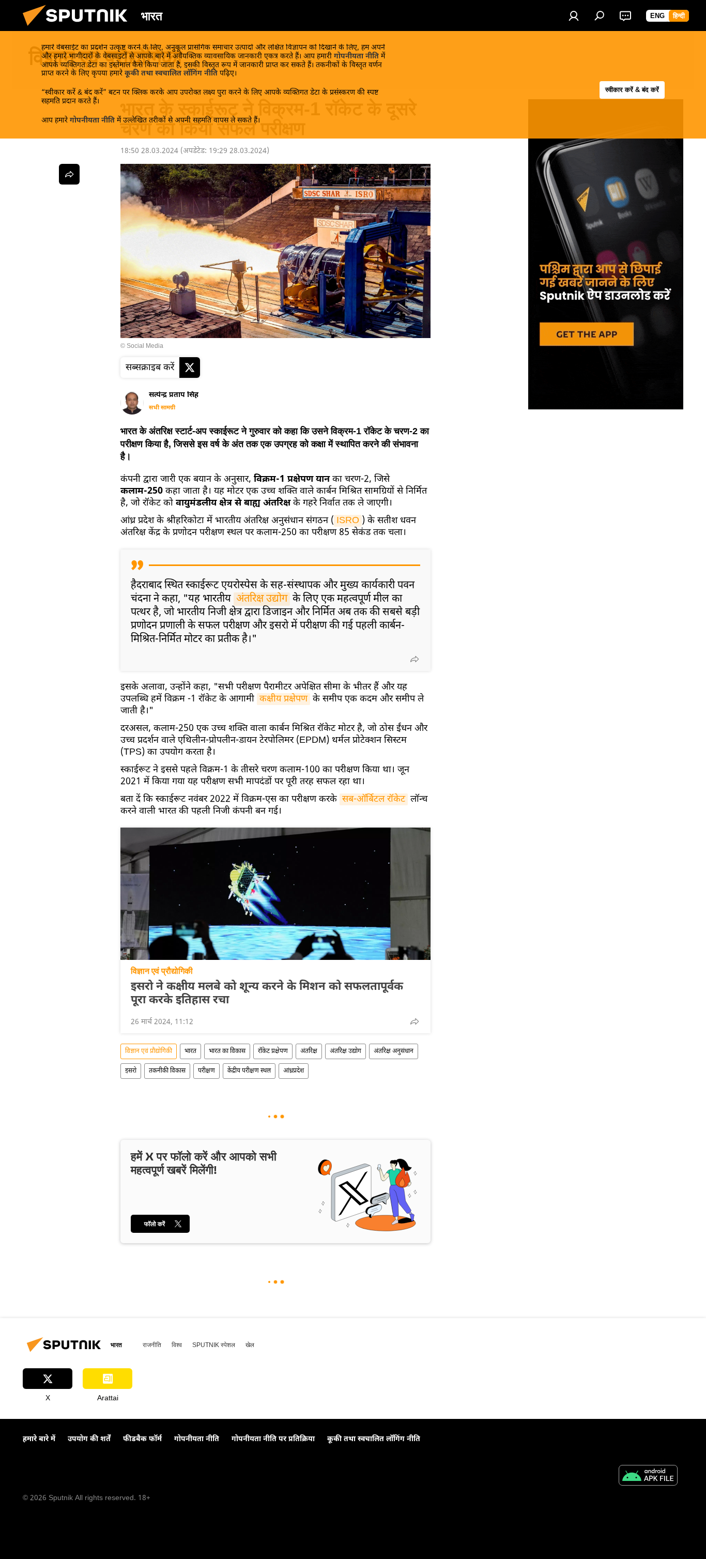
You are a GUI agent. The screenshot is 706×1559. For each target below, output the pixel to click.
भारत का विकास (227, 1051)
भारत (190, 1051)
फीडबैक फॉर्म (142, 1439)
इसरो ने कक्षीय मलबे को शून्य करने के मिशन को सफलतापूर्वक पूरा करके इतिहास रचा (267, 994)
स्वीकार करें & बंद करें (632, 90)
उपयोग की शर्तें (89, 1439)
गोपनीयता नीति (356, 57)
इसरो (130, 1071)
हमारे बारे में (39, 1439)
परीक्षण (206, 1071)
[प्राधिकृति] (573, 15)
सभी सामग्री (162, 407)
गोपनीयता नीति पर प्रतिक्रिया (273, 1439)
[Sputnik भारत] (79, 29)
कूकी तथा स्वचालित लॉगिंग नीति (171, 74)
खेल (249, 1345)
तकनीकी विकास (167, 1071)
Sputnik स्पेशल (213, 1345)
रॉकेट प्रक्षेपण (273, 1051)
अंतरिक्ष (308, 1051)
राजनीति (152, 1345)
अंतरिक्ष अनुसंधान (393, 1051)
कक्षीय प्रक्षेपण (283, 699)
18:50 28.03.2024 (149, 151)
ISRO (347, 521)
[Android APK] (648, 1477)
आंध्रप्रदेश (293, 1071)
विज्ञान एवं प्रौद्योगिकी (162, 971)
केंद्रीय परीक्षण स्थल (249, 1071)
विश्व (177, 1345)
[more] (414, 659)
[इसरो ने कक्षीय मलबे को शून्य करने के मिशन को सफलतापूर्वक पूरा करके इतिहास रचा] (275, 894)
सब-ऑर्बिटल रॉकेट (373, 799)
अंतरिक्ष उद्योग (261, 599)
